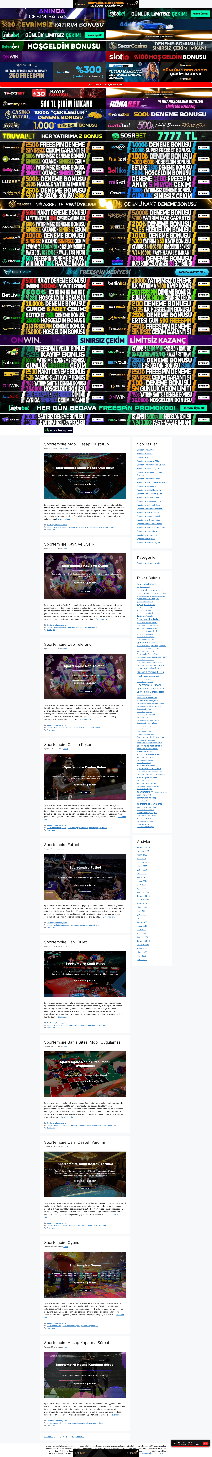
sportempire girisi (157, 665)
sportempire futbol (54, 925)
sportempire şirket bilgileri (77, 627)
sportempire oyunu (54, 1326)
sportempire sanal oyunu (71, 1326)
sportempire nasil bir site (94, 727)
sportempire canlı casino (145, 651)
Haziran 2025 (143, 862)
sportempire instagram (147, 700)
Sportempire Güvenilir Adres (149, 524)
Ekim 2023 (141, 930)
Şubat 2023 (142, 960)
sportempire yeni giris (147, 812)
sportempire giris (143, 665)
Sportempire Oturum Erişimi (149, 520)
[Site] (53, 147)
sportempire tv (92, 627)
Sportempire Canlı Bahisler (148, 479)
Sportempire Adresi (145, 450)
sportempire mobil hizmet (144, 731)
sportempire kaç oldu (146, 715)
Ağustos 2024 (143, 892)
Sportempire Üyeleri (146, 539)
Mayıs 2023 (142, 948)
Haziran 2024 (143, 900)
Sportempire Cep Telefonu (67, 644)
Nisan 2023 (142, 952)
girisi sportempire (161, 593)
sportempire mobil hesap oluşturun (75, 527)
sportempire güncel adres (150, 688)
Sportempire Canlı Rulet (65, 942)
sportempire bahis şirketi (145, 634)
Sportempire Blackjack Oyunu (150, 509)
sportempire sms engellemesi (90, 1125)
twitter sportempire (109, 1125)
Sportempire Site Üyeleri (148, 531)
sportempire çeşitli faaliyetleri (77, 828)
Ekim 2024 (141, 885)
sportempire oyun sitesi (145, 757)
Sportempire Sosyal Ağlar (148, 461)
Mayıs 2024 (142, 903)
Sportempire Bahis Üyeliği (148, 516)
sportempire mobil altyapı (144, 726)
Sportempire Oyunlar (144, 751)
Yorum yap (51, 530)
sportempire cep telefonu (56, 727)
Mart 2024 (141, 911)
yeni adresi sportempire (89, 1326)
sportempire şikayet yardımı (97, 1225)
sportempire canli (158, 646)
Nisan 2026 (142, 855)
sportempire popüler (157, 771)
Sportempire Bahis (148, 619)
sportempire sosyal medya (146, 783)
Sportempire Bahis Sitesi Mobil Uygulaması (82, 1042)
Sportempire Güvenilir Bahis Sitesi (152, 527)
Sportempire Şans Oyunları (149, 501)
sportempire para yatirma (146, 766)
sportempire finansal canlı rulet (75, 1025)
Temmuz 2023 (143, 941)
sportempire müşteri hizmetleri (149, 743)
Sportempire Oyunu (61, 1242)
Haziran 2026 (143, 851)
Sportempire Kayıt (144, 709)
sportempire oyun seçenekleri (149, 754)
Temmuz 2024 (143, 896)
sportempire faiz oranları (75, 727)
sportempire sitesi (143, 780)
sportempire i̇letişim (158, 703)
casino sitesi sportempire (150, 590)
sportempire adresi (54, 1423)
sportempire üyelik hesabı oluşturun (102, 527)
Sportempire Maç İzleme (147, 723)
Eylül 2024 (141, 888)
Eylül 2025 (141, 859)
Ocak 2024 (142, 918)
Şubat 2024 (142, 915)
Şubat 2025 (142, 870)
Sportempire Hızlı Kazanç (148, 512)
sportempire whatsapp (147, 798)
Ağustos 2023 (143, 937)
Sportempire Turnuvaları (147, 535)
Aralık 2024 (142, 877)
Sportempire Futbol (61, 844)
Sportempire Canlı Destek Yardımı (74, 1142)
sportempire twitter (145, 795)
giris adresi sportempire (145, 593)
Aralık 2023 (142, 922)
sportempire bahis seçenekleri (147, 628)
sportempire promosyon (145, 774)
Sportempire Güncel (149, 684)
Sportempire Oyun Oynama (149, 468)
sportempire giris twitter (148, 668)
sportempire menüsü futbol (90, 925)
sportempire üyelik (144, 818)
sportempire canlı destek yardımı (74, 1225)
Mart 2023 (141, 956)
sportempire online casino (147, 749)
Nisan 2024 (142, 907)
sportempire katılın (142, 706)
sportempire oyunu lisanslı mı (145, 760)
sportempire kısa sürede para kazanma (148, 720)
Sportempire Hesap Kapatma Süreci (76, 1342)
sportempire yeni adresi (147, 807)
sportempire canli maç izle (148, 649)
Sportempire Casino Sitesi (148, 654)
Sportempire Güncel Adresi (150, 691)
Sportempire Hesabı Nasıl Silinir (151, 482)
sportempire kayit (155, 706)
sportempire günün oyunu (144, 695)
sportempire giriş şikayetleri (145, 682)
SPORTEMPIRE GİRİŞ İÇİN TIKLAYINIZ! (106, 85)
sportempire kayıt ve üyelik (57, 627)
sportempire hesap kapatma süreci (75, 1423)
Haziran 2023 (143, 945)
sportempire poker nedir (143, 771)
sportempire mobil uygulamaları (146, 740)
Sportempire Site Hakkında (149, 490)
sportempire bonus (54, 527)
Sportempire (142, 457)
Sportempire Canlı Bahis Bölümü (151, 465)
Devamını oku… (63, 519)
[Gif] (106, 204)
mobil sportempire (144, 608)
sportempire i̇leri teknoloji (144, 703)
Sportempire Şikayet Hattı (148, 505)
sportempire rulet (160, 774)
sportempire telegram (96, 1423)
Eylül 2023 (141, 933)
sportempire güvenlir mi (147, 698)
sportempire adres (144, 610)
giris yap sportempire (157, 596)
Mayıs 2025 (142, 866)
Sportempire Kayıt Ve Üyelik (69, 544)
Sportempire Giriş (144, 453)
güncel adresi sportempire (148, 599)
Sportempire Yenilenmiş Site (149, 494)
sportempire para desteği (144, 763)
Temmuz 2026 (143, 847)
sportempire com (159, 657)
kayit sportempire (146, 604)
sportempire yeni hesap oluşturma (146, 815)
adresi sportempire (146, 584)
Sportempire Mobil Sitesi (145, 734)
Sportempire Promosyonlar (57, 525)
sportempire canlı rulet (55, 1025)
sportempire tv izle (160, 792)
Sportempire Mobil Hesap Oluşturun (76, 444)
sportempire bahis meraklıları (147, 623)
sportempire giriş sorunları (146, 679)
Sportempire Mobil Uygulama (150, 737)
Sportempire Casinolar (147, 486)
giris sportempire (143, 596)
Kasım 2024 (142, 881)
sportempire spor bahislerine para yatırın (148, 786)
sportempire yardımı (142, 801)
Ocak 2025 (142, 873)
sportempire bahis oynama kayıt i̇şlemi (148, 625)
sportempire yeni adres (149, 803)
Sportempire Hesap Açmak (149, 542)
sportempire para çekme (96, 1025)
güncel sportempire (145, 602)
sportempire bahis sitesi (147, 631)
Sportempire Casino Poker (67, 744)
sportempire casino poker (56, 828)
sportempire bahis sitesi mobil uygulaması (62, 1125)
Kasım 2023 (142, 926)
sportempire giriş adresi (98, 828)
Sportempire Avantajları (145, 616)
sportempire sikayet (147, 777)
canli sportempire (144, 587)
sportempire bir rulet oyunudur (145, 639)
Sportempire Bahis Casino (148, 497)
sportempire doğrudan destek (145, 660)
